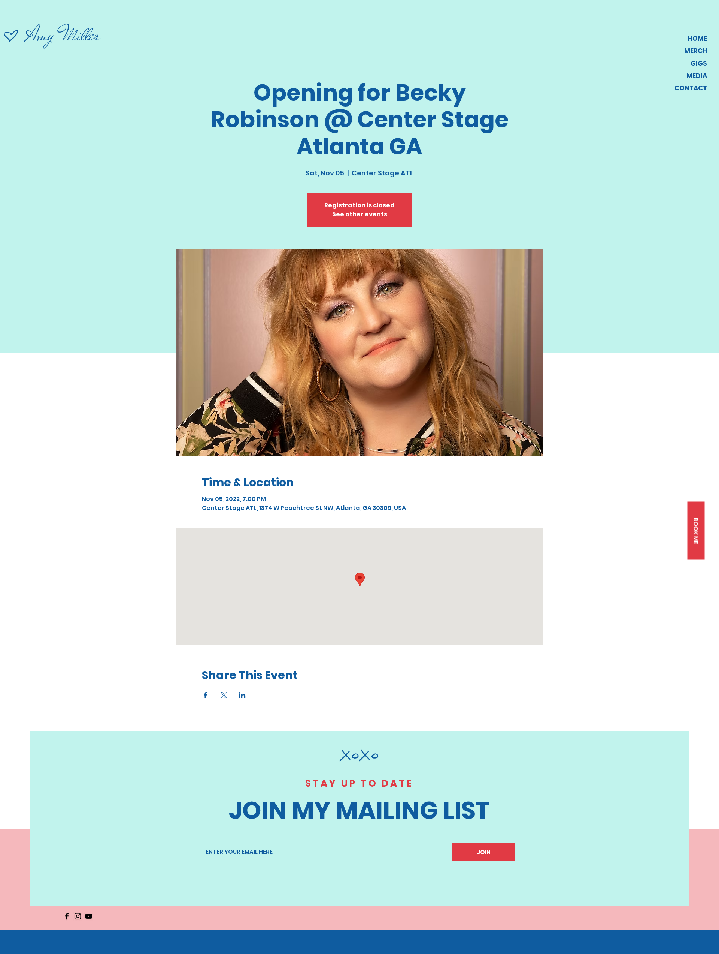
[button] (695, 531)
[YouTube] (88, 916)
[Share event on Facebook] (205, 695)
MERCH (695, 51)
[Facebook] (67, 916)
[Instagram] (77, 916)
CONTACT (690, 88)
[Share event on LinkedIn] (242, 695)
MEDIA (696, 75)
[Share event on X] (223, 695)
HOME (697, 38)
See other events (359, 214)
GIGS (699, 63)
